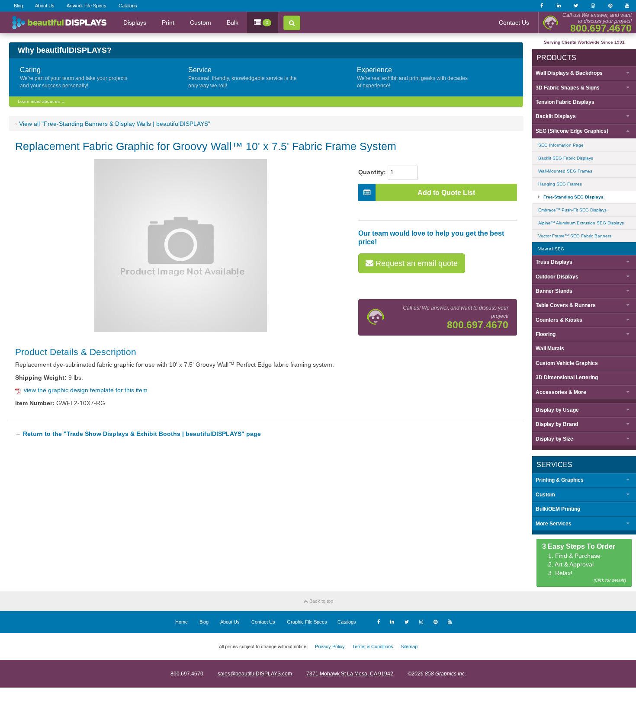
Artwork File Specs (86, 5)
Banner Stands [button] (554, 291)
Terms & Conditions (372, 646)
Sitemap (409, 646)
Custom (200, 22)
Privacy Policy (330, 646)
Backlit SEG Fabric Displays (565, 158)
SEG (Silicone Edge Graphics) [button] (572, 131)
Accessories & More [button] (561, 392)
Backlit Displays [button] (556, 116)
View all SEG (551, 248)
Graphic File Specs (307, 621)
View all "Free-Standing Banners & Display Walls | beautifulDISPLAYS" (114, 123)
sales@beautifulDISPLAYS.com (255, 674)
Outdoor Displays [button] (557, 277)
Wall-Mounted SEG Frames (565, 171)
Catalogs (128, 5)
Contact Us (514, 22)
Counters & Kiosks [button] (559, 320)
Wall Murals (550, 349)
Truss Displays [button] (554, 262)
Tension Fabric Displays (565, 102)
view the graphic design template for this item (86, 390)
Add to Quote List (446, 192)
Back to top (320, 601)
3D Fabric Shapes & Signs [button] (568, 88)
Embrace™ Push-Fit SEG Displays (572, 210)
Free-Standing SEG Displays (573, 197)
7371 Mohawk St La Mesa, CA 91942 (349, 674)
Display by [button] (557, 410)
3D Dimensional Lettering (567, 377)
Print (168, 22)
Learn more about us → (41, 101)
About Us (45, 5)
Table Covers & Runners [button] (566, 305)
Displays (134, 22)
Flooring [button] (546, 334)
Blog (18, 5)
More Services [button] (554, 524)
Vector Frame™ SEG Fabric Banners (574, 236)
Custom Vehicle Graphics (567, 363)
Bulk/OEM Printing (558, 509)
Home (181, 621)
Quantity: (372, 172)
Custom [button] (545, 495)
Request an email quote (415, 263)
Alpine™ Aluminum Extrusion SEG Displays (581, 223)
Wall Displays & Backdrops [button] (569, 73)
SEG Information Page (561, 145)
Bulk (232, 22)
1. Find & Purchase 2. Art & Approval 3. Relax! (584, 563)
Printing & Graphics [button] (560, 480)
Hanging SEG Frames (560, 184)
